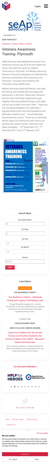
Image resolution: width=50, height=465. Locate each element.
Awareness (6, 44)
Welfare (29, 44)
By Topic (25, 229)
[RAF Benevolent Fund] (35, 377)
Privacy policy (42, 433)
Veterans (21, 44)
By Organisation (25, 220)
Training (14, 44)
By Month (25, 247)
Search (25, 257)
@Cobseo (21, 408)
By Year (25, 239)
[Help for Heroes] (15, 377)
